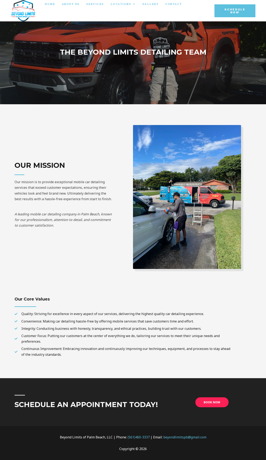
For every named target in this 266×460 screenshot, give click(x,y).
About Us (71, 4)
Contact (173, 4)
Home (50, 4)
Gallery (150, 4)
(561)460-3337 (139, 437)
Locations (121, 4)
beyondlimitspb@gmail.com (184, 437)
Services (95, 4)
